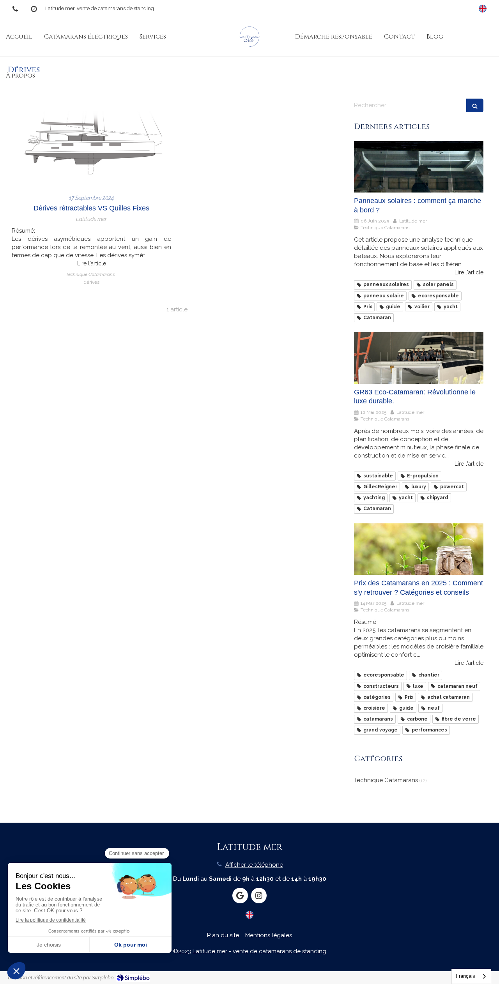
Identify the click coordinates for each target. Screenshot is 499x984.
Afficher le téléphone (254, 864)
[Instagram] (259, 895)
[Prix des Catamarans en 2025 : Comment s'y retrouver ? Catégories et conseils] (418, 549)
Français (465, 976)
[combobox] (471, 976)
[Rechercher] (474, 105)
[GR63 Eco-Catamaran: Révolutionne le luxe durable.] (418, 358)
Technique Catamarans (386, 780)
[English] (483, 8)
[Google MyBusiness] (240, 895)
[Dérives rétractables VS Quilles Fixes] (91, 142)
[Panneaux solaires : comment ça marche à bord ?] (418, 167)
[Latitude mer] (249, 36)
